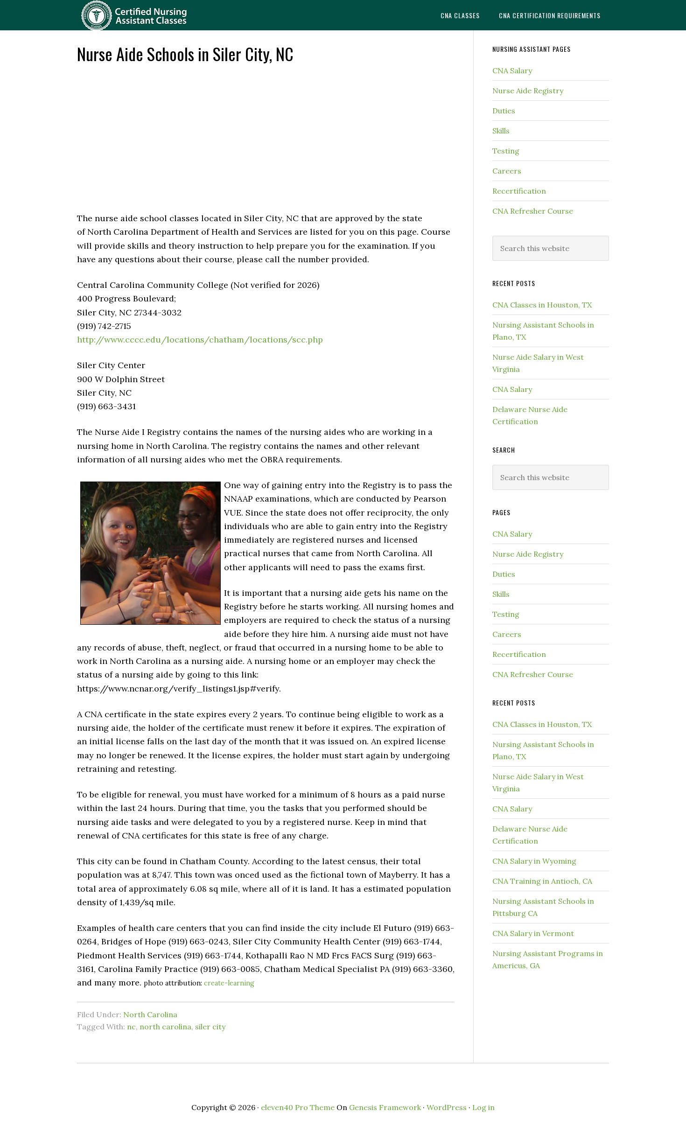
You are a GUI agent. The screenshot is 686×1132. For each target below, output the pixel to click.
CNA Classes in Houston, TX (542, 304)
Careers (506, 170)
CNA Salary (512, 70)
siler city (210, 1026)
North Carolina (150, 1014)
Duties (503, 110)
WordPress (447, 1107)
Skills (501, 130)
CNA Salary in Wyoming (534, 861)
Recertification (519, 191)
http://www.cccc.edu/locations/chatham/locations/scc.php (200, 339)
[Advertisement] (266, 136)
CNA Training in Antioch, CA (542, 881)
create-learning (229, 983)
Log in (483, 1107)
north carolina (165, 1026)
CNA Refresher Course (532, 211)
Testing (505, 150)
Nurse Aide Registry (527, 90)
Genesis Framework (385, 1107)
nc (131, 1026)
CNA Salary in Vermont (533, 933)
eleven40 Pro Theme (298, 1107)
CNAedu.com (151, 15)
